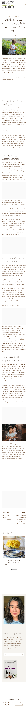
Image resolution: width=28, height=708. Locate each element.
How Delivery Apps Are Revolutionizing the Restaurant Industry (6, 518)
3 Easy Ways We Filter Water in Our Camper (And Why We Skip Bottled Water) (21, 518)
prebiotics (19, 141)
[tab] (11, 569)
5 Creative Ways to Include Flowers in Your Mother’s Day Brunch (14, 562)
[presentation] (14, 547)
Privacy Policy (11, 699)
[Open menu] (23, 4)
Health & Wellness (14, 16)
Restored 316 (19, 705)
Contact (19, 699)
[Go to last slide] (5, 552)
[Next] (23, 552)
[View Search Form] (25, 4)
